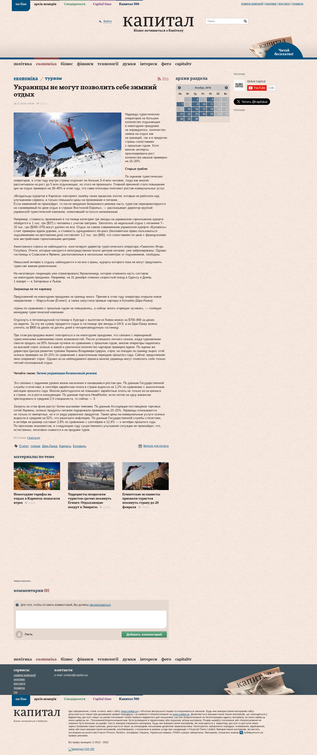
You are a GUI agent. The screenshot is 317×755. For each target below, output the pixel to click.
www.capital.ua (129, 711)
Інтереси (148, 64)
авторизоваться (100, 605)
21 (181, 114)
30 (196, 118)
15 (189, 109)
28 (181, 118)
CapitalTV (183, 64)
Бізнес (67, 64)
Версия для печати (156, 446)
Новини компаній (252, 3)
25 (211, 114)
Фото (166, 64)
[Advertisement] (91, 546)
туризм (35, 446)
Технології (107, 64)
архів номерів (45, 4)
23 (196, 114)
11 (211, 104)
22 (189, 114)
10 (204, 104)
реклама (270, 3)
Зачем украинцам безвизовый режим (67, 373)
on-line (21, 4)
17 (204, 109)
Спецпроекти (74, 4)
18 (211, 109)
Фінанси (85, 64)
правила (297, 3)
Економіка (46, 64)
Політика (23, 64)
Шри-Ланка (49, 446)
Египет (24, 446)
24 (204, 114)
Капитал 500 (129, 4)
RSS (165, 79)
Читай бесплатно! (284, 52)
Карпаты (65, 446)
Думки (129, 64)
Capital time (102, 4)
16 (196, 109)
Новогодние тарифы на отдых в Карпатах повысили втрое (37, 498)
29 (189, 118)
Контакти (284, 3)
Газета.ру (33, 437)
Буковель (79, 446)
